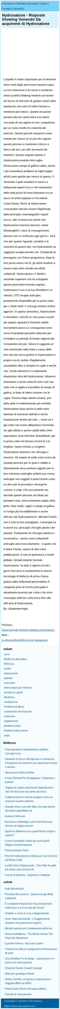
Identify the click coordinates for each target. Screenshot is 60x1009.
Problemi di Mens (14, 706)
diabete (8, 678)
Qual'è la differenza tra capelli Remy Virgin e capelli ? (30, 833)
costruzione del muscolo (18, 711)
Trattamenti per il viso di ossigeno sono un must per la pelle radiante (29, 799)
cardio (7, 668)
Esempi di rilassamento (18, 994)
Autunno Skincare (15, 816)
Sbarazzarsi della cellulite (19, 772)
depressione (11, 673)
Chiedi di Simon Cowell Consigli (23, 968)
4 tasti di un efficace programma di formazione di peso (31, 951)
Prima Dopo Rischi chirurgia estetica (25, 988)
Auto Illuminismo (14, 888)
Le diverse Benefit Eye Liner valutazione (25, 640)
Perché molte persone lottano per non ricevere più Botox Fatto (31, 858)
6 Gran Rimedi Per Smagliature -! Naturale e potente (30, 780)
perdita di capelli (13, 692)
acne (7, 654)
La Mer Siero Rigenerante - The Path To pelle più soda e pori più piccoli (30, 867)
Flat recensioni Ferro (16, 850)
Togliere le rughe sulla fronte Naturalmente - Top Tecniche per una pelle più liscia (30, 789)
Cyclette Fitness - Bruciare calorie (24, 943)
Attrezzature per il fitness (18, 687)
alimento (33, 3)
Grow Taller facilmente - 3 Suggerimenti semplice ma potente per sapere (27, 920)
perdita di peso (12, 725)
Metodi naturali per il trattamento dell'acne (28, 928)
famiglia (7, 8)
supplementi (11, 721)
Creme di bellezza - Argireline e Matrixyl (27, 875)
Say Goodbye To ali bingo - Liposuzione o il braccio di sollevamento (29, 960)
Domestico (9, 3)
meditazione (11, 702)
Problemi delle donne (16, 730)
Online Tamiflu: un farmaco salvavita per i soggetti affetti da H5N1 (28, 981)
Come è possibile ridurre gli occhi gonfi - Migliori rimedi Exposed (28, 842)
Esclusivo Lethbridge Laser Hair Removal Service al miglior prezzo (28, 823)
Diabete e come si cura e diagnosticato (27, 913)
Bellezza (9, 663)
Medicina (9, 697)
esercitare (9, 683)
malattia (21, 3)
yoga (7, 735)
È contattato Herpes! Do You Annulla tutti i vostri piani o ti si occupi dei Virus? (28, 905)
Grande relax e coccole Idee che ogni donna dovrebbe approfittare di (30, 808)
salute (43, 3)
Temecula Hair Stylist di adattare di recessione (28, 630)
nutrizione (9, 716)
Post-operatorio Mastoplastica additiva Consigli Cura (26, 751)
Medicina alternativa (15, 659)
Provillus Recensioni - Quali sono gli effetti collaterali (29, 896)
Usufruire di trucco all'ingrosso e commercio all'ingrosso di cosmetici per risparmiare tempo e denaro (31, 763)
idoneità (18, 8)
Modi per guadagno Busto (19, 973)
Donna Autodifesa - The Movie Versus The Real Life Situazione (29, 936)
